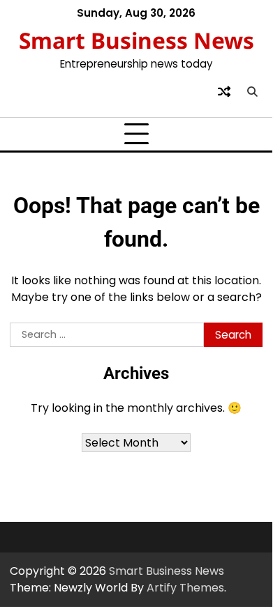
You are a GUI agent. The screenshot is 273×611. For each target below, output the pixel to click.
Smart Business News (136, 40)
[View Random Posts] (224, 91)
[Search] (252, 91)
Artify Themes (185, 588)
